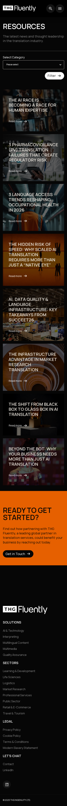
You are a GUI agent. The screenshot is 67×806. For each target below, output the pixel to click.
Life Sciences (12, 677)
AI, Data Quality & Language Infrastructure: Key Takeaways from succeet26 (33, 310)
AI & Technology (13, 631)
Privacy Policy (12, 730)
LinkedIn (8, 770)
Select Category (14, 57)
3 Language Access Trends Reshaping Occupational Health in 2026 (33, 202)
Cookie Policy (12, 736)
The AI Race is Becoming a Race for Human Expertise (32, 105)
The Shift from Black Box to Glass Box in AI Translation (33, 409)
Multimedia (10, 649)
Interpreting (11, 637)
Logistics (9, 683)
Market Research (14, 689)
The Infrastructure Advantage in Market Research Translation (33, 362)
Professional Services (17, 695)
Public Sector (11, 701)
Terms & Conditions (16, 742)
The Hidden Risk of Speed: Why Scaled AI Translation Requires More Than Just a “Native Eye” (32, 255)
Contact (8, 764)
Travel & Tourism (14, 713)
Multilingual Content (16, 643)
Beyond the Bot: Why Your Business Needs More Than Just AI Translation (33, 456)
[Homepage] (19, 9)
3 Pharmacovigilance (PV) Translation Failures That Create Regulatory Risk (33, 152)
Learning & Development (19, 671)
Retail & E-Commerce (17, 707)
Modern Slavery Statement (20, 748)
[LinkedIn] (7, 785)
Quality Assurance (15, 655)
